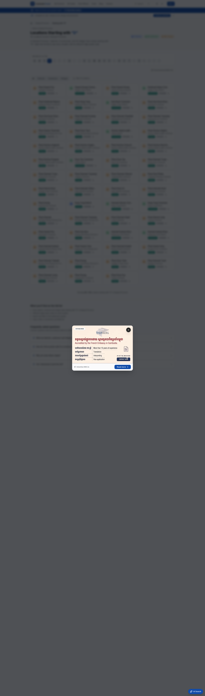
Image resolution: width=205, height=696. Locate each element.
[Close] (128, 330)
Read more (121, 367)
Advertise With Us (83, 367)
